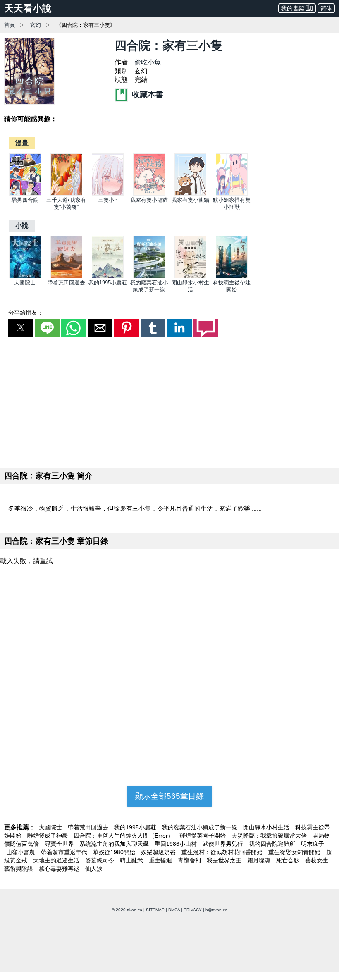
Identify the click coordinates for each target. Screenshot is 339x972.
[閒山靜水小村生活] (190, 276)
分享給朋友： (25, 312)
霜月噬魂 (259, 860)
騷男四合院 (25, 200)
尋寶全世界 (60, 844)
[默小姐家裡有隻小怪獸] (232, 194)
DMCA (174, 910)
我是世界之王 (225, 860)
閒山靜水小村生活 (267, 827)
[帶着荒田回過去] (66, 276)
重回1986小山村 (176, 844)
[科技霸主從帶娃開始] (232, 276)
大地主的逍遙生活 (57, 860)
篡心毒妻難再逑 (60, 868)
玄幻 (35, 25)
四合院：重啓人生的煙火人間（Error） (124, 835)
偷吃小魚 (147, 62)
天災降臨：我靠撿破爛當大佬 (270, 835)
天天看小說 (28, 8)
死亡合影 (288, 860)
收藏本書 (146, 94)
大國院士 (25, 282)
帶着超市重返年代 (65, 852)
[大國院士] (25, 276)
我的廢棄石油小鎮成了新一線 (200, 827)
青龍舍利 (190, 860)
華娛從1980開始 (115, 852)
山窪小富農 (21, 852)
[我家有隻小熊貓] (190, 194)
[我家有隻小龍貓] (149, 194)
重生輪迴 (161, 860)
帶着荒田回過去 (66, 282)
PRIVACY (193, 910)
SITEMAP (155, 910)
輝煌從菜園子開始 (203, 835)
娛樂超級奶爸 (159, 852)
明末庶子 (312, 844)
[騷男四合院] (25, 194)
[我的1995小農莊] (108, 276)
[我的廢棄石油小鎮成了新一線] (149, 276)
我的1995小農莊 (107, 282)
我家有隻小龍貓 (149, 200)
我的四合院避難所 (273, 844)
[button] (20, 328)
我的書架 (292, 8)
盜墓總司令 (100, 860)
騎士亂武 (132, 860)
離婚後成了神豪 (48, 835)
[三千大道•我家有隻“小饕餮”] (66, 194)
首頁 (9, 25)
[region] (169, 401)
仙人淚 (94, 868)
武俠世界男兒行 (224, 844)
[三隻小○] (108, 194)
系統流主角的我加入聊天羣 (114, 844)
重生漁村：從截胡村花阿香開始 (222, 852)
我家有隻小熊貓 (190, 200)
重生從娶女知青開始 (295, 852)
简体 (326, 8)
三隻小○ (107, 200)
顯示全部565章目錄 (169, 796)
